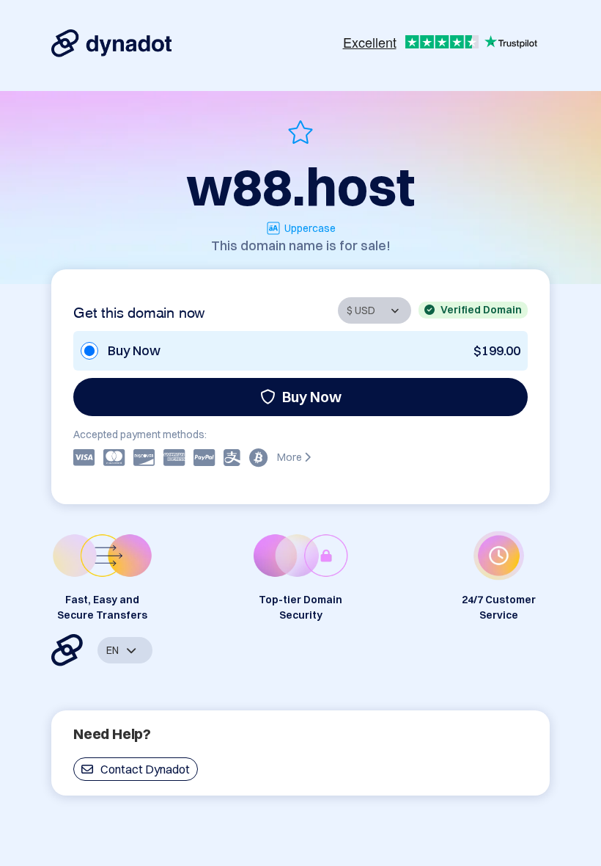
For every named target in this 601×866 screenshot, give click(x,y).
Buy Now (312, 396)
